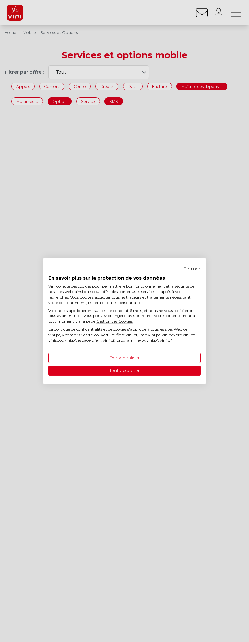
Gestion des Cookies (114, 321)
